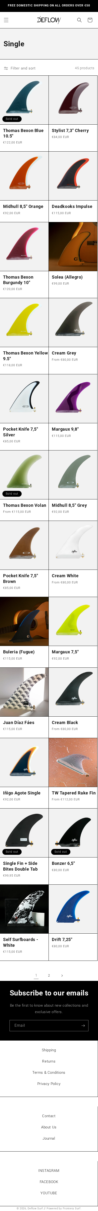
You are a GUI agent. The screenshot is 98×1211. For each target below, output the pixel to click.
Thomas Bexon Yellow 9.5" (25, 355)
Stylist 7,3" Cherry (70, 130)
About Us (49, 1127)
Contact (48, 1116)
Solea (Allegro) (67, 277)
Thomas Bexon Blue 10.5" (23, 133)
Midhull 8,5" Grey (69, 505)
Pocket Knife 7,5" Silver (20, 432)
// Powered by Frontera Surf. (63, 1208)
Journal (49, 1138)
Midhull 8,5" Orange (23, 206)
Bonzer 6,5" (63, 863)
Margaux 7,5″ (65, 651)
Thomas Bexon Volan (24, 505)
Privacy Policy (48, 1084)
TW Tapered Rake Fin (74, 792)
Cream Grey (64, 352)
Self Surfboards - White (20, 942)
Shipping (49, 1050)
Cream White (65, 575)
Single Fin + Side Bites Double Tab (20, 866)
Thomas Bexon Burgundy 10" (18, 280)
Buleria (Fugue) (19, 651)
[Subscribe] (83, 1025)
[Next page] (62, 975)
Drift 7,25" (62, 939)
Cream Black (65, 722)
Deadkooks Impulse (72, 206)
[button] (6, 20)
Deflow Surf (35, 1208)
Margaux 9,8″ (65, 429)
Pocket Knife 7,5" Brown (20, 578)
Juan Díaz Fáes (18, 722)
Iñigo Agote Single (22, 792)
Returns (48, 1061)
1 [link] (36, 975)
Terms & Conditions (48, 1072)
